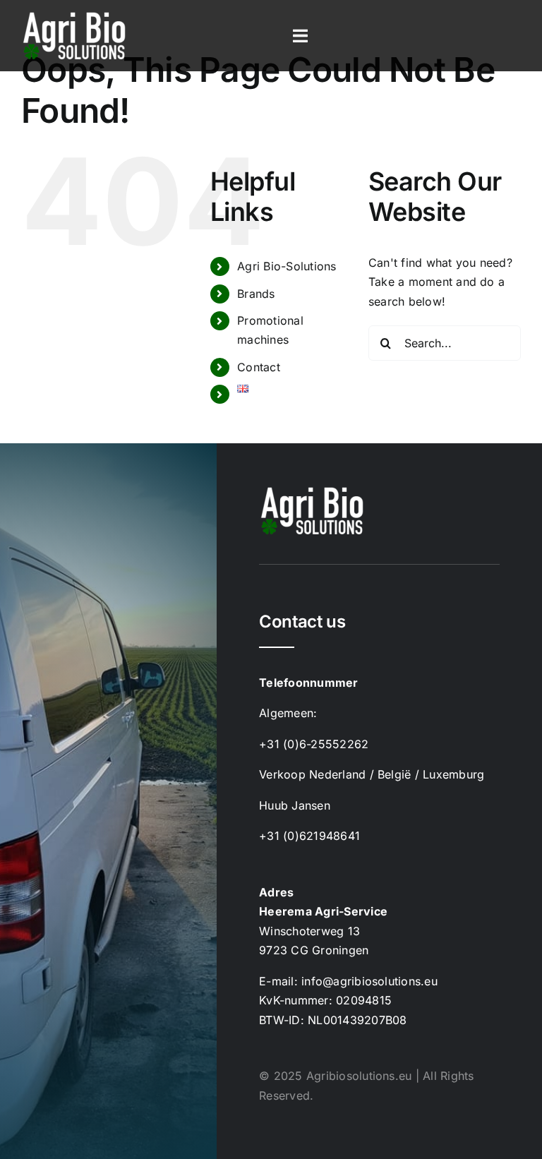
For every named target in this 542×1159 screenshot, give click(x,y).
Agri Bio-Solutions (286, 266)
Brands (256, 294)
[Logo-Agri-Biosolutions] (74, 16)
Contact (258, 367)
